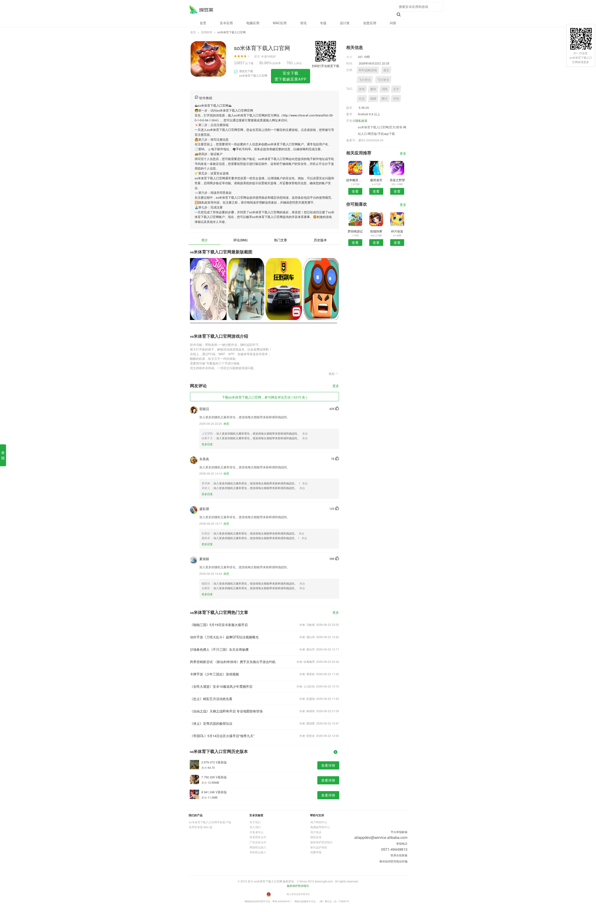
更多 (335, 386)
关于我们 (255, 822)
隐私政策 (361, 120)
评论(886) (240, 240)
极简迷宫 (376, 180)
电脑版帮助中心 (320, 827)
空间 (396, 98)
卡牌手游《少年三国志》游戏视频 (214, 674)
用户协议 (316, 832)
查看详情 (328, 765)
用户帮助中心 (318, 822)
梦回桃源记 (355, 231)
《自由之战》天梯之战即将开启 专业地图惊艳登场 (226, 711)
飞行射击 (365, 79)
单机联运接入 (258, 852)
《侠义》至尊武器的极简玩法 (211, 723)
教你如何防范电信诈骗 (393, 861)
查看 (355, 191)
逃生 (386, 70)
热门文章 (280, 240)
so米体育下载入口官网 (201, 9)
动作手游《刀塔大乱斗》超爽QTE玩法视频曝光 (224, 637)
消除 (385, 89)
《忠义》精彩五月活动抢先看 (211, 698)
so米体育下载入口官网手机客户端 (210, 822)
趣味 (373, 89)
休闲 (362, 89)
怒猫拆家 (376, 231)
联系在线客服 (399, 855)
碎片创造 (397, 231)
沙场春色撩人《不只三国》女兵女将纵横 (219, 649)
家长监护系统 (318, 847)
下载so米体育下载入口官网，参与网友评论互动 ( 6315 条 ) (264, 397)
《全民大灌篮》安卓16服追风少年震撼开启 (221, 686)
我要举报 (316, 852)
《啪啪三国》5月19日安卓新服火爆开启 (219, 624)
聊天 (385, 98)
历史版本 (320, 240)
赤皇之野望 (397, 180)
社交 (362, 98)
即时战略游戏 (368, 70)
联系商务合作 (258, 837)
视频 (373, 98)
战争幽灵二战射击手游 (355, 180)
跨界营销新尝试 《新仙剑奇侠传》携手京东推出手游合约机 (233, 661)
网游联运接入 (258, 847)
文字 (396, 89)
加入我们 (255, 827)
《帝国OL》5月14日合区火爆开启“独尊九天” (222, 735)
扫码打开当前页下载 (325, 66)
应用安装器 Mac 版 (200, 827)
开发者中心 (257, 832)
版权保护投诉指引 (321, 842)
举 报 (3, 455)
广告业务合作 (258, 842)
